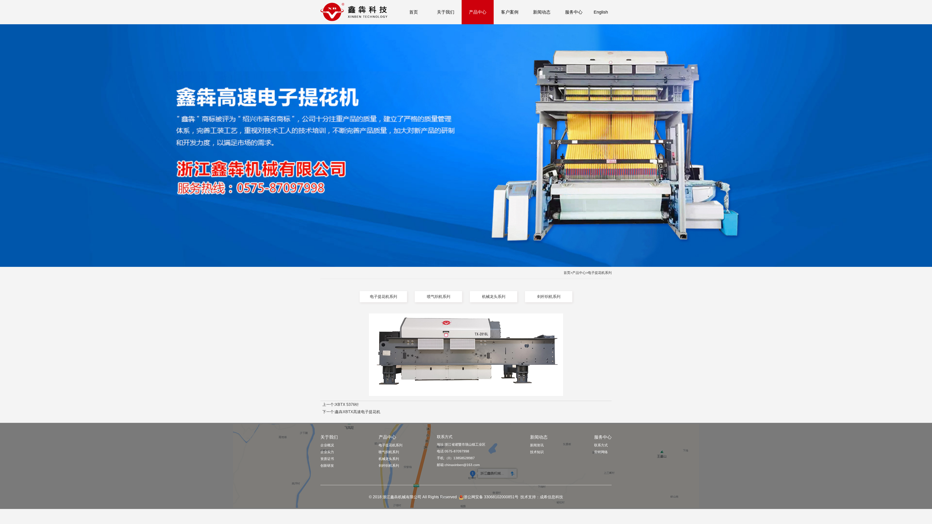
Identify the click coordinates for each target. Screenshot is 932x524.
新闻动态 (541, 12)
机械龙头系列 (493, 297)
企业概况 (327, 445)
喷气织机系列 (438, 297)
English (601, 12)
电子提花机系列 (600, 273)
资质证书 (327, 459)
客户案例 (509, 12)
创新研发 (327, 465)
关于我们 (445, 12)
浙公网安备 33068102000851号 (491, 497)
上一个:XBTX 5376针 (340, 404)
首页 (413, 12)
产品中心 (477, 12)
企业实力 (327, 452)
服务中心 (573, 12)
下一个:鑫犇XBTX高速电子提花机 (351, 412)
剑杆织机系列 (548, 297)
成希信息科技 (551, 497)
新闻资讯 (537, 445)
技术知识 (537, 452)
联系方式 (444, 437)
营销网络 (601, 452)
